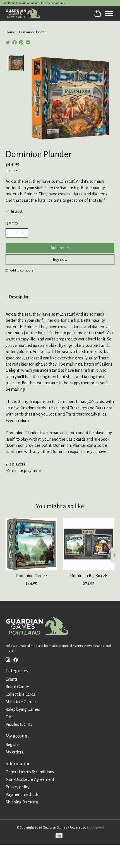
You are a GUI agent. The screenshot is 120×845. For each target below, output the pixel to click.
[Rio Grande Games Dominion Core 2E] (31, 544)
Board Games (18, 687)
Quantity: (12, 223)
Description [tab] (19, 297)
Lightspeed (95, 827)
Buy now (60, 259)
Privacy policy (18, 787)
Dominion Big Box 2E (88, 575)
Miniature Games (21, 702)
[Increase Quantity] (22, 232)
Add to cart (60, 248)
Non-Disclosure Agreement (30, 779)
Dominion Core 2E (31, 575)
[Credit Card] (59, 836)
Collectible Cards (20, 694)
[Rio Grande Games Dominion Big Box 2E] (88, 544)
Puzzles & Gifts (19, 724)
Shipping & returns (22, 802)
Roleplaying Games (23, 709)
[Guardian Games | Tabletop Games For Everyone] (23, 13)
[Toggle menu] (108, 13)
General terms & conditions (30, 772)
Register (13, 744)
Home (10, 32)
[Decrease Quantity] (11, 232)
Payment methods (22, 794)
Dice (10, 717)
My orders (14, 752)
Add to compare (21, 270)
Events (11, 679)
